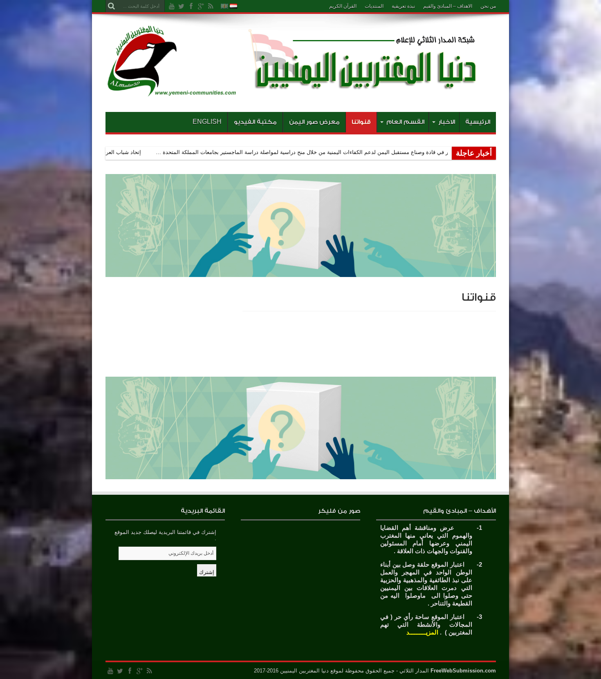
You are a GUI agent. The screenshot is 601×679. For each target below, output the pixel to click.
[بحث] (111, 6)
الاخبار (446, 121)
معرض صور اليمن (314, 121)
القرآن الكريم (343, 6)
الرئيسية (477, 121)
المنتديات (374, 6)
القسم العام (405, 121)
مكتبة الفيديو (255, 121)
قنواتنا (361, 121)
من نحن (488, 6)
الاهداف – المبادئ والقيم (447, 6)
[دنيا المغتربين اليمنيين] (300, 91)
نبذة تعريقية (403, 6)
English (207, 121)
